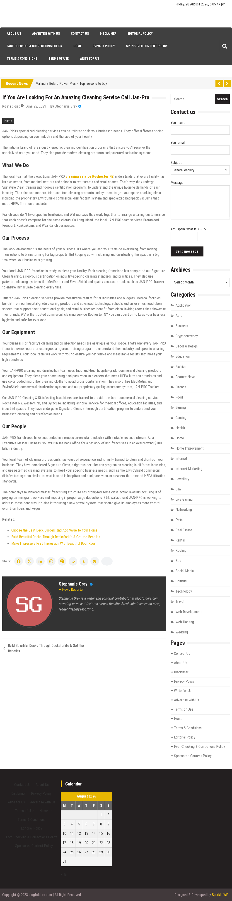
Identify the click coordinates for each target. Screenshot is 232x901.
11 (72, 833)
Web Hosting (185, 622)
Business (182, 326)
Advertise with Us (46, 33)
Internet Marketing (189, 469)
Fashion (181, 366)
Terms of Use (58, 58)
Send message (187, 251)
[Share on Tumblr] (84, 561)
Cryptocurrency (187, 336)
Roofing (181, 550)
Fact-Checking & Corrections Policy (34, 46)
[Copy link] (107, 561)
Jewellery (182, 479)
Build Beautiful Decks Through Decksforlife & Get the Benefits (55, 537)
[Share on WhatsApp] (51, 561)
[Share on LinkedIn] (40, 561)
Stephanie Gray (66, 106)
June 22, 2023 (35, 106)
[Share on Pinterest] (62, 561)
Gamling (181, 418)
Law (178, 489)
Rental (180, 540)
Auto (179, 315)
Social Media (185, 571)
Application (183, 305)
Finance (181, 387)
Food (179, 397)
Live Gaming (184, 499)
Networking (184, 509)
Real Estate (184, 530)
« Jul (64, 874)
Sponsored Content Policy (147, 46)
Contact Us (80, 33)
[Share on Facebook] (18, 561)
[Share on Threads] (94, 561)
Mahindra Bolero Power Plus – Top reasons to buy (71, 83)
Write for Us (89, 58)
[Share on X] (29, 561)
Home (77, 46)
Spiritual (181, 581)
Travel (180, 601)
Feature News (186, 377)
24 (64, 852)
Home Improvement (190, 448)
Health (180, 428)
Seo (178, 561)
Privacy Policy (104, 46)
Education (183, 356)
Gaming (181, 407)
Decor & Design (187, 346)
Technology (184, 591)
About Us (14, 33)
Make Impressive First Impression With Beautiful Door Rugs (53, 543)
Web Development (189, 612)
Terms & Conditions (22, 58)
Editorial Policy (140, 33)
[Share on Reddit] (73, 561)
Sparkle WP (220, 895)
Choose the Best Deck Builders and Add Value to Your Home (54, 530)
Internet (181, 458)
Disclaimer (108, 33)
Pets (179, 520)
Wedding (182, 632)
